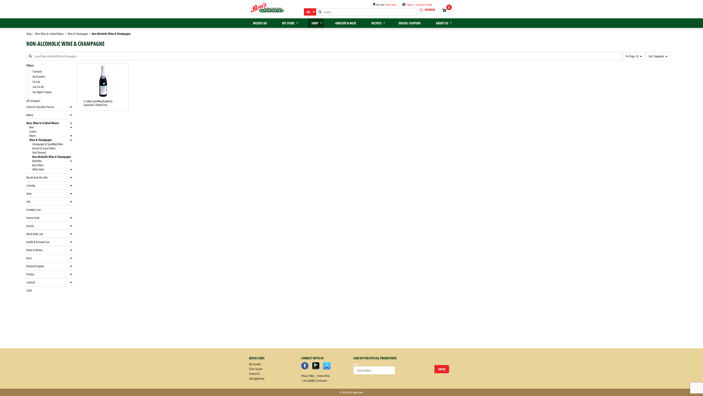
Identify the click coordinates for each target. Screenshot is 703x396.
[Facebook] (304, 365)
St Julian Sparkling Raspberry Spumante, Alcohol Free (97, 103)
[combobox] (310, 12)
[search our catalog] (320, 12)
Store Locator (256, 369)
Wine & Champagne (78, 34)
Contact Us (254, 373)
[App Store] (326, 365)
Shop (28, 34)
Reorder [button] (430, 10)
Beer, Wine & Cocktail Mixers (49, 34)
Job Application (256, 378)
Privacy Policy (307, 376)
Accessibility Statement (315, 380)
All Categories (33, 101)
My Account (255, 364)
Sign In (410, 4)
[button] (70, 107)
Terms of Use (323, 376)
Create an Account (424, 4)
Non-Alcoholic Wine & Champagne (111, 34)
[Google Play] (315, 365)
